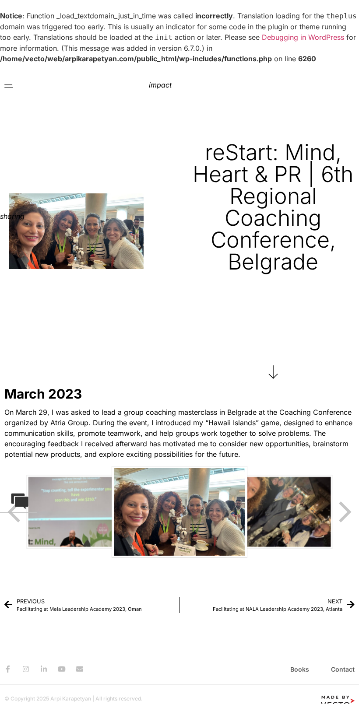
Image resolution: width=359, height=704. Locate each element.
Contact (343, 669)
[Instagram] (25, 668)
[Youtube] (61, 668)
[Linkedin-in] (43, 668)
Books (299, 669)
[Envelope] (79, 668)
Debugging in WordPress (303, 37)
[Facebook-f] (7, 668)
